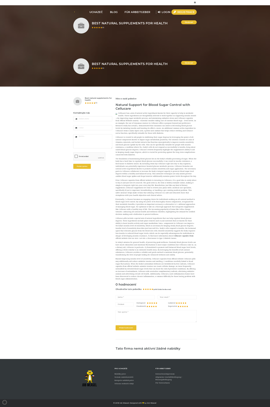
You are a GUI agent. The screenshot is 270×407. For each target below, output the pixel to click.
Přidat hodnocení (126, 328)
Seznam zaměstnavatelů (124, 377)
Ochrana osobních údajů (124, 383)
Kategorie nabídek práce (124, 380)
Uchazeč (96, 12)
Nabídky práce (120, 374)
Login (165, 12)
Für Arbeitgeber (137, 12)
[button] (4, 402)
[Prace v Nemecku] (74, 12)
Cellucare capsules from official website (136, 180)
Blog (114, 12)
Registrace (186, 12)
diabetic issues (170, 238)
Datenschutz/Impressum (165, 374)
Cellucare (119, 137)
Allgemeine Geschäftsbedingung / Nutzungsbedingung (168, 378)
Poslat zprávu (82, 166)
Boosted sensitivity (165, 231)
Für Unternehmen (162, 383)
